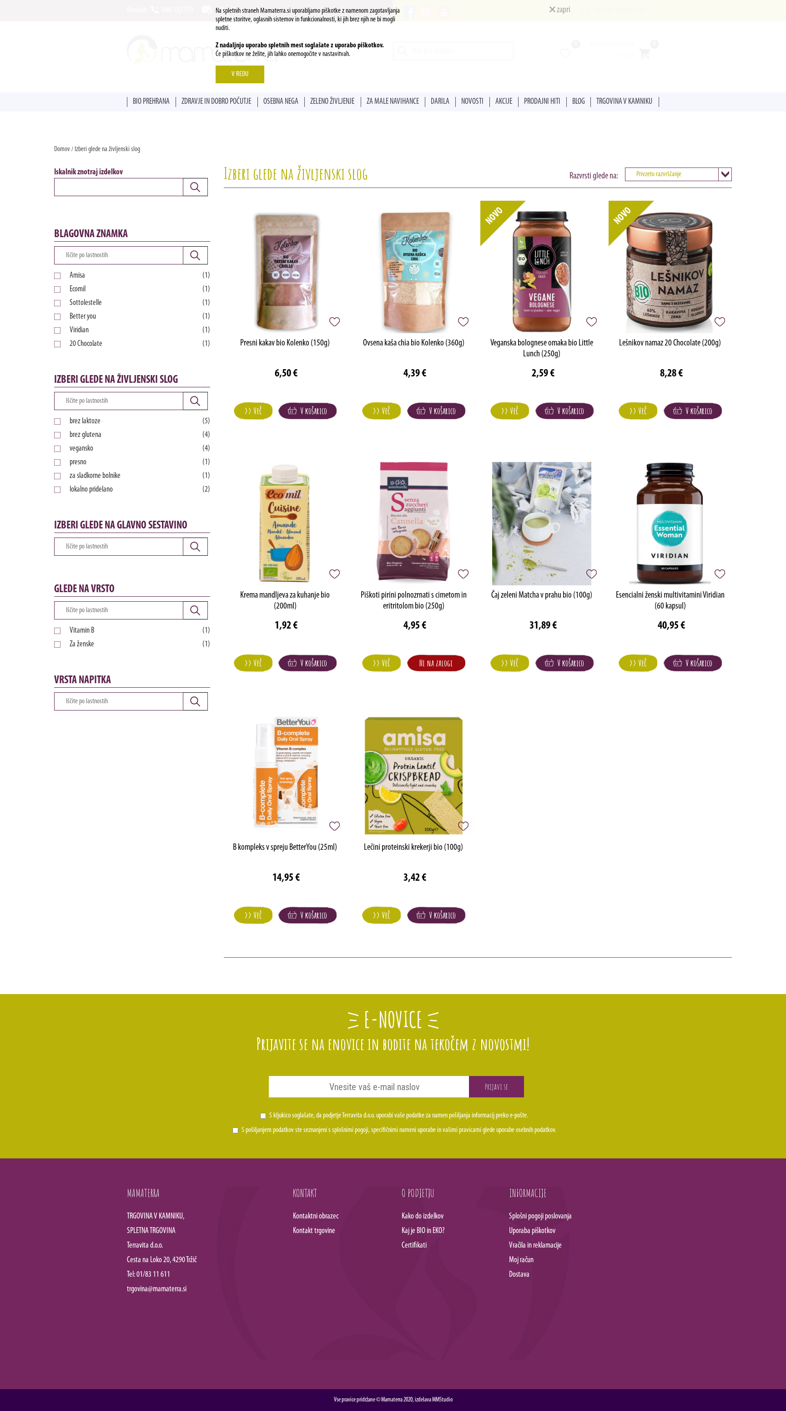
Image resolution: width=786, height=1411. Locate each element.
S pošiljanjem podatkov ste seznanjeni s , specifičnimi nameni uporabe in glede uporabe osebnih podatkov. (399, 1130)
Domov (62, 149)
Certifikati (414, 1246)
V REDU (240, 74)
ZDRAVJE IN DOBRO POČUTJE (216, 102)
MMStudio (442, 1399)
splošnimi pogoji (350, 1130)
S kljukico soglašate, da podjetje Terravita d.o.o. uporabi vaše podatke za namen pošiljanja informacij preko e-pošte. (398, 1115)
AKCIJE (503, 102)
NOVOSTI (472, 102)
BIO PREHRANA (151, 102)
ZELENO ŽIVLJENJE (332, 102)
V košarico (312, 410)
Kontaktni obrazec (315, 1217)
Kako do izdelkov (422, 1217)
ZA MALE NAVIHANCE (393, 102)
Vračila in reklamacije (535, 1246)
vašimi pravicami (462, 1130)
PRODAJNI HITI (542, 102)
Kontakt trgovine (314, 1231)
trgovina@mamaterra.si (156, 1289)
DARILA (440, 102)
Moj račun (521, 1260)
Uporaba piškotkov (532, 1231)
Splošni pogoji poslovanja (540, 1217)
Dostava (519, 1275)
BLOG (578, 102)
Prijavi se (496, 1086)
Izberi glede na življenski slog (107, 149)
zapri (562, 10)
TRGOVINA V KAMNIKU (624, 102)
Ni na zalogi (436, 663)
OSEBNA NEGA (280, 102)
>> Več (253, 410)
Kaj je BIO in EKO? (423, 1231)
